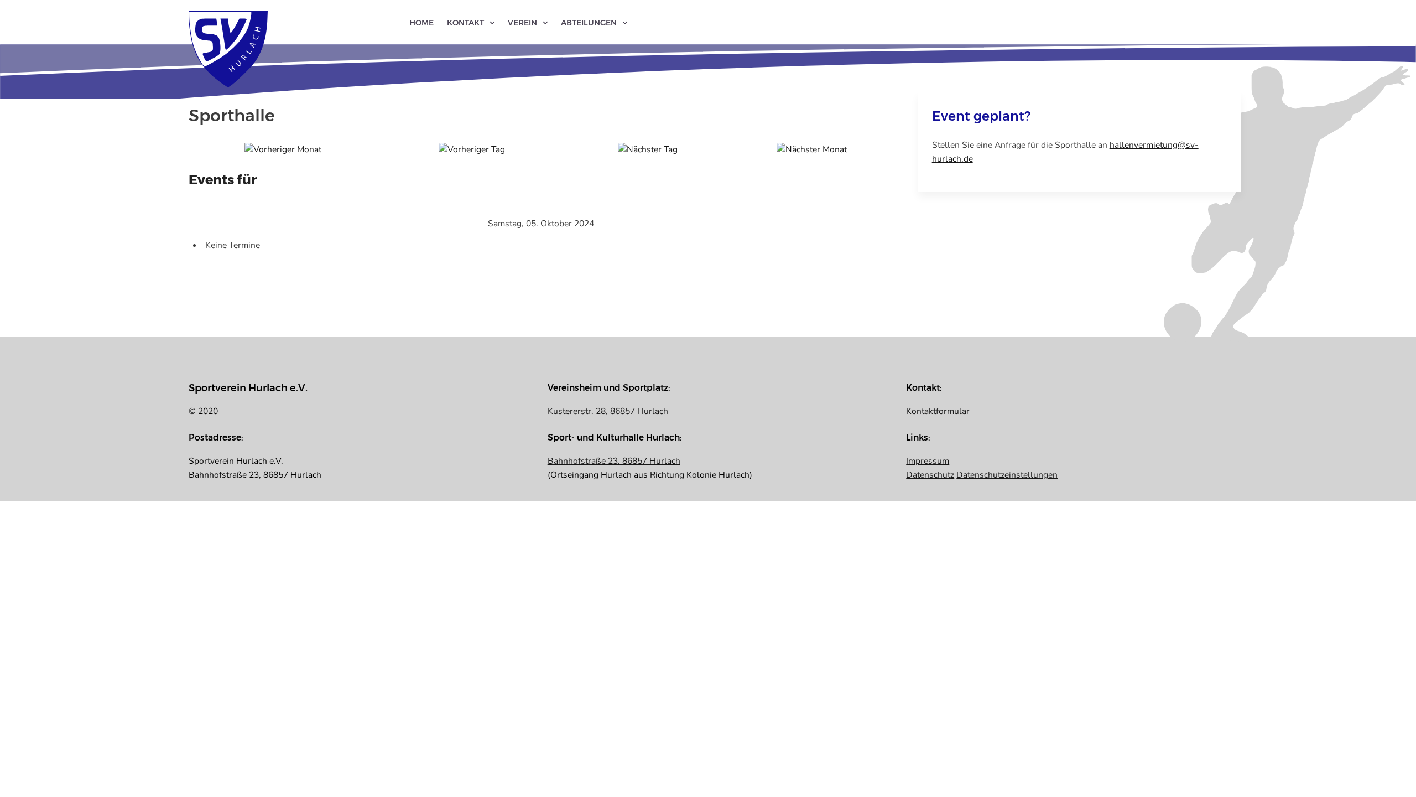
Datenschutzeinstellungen (1007, 475)
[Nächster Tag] (648, 149)
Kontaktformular (938, 411)
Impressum (927, 461)
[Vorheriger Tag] (472, 149)
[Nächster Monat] (812, 149)
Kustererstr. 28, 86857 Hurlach (608, 411)
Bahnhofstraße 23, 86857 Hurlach (614, 461)
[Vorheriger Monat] (282, 149)
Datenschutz (930, 475)
